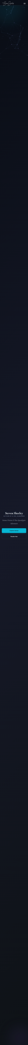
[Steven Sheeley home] (8, 3)
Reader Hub (14, 536)
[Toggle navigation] (24, 3)
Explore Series (14, 530)
